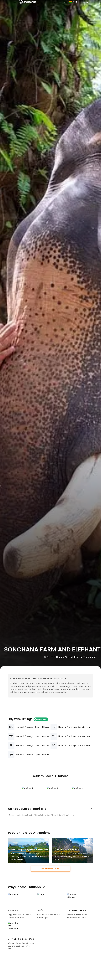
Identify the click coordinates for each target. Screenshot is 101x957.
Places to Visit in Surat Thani (20, 815)
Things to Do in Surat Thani (45, 815)
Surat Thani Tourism (67, 815)
